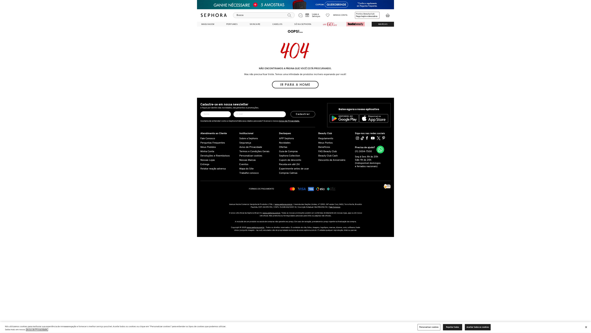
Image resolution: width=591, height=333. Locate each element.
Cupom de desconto (290, 160)
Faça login (361, 16)
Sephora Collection (289, 156)
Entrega (204, 164)
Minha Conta (207, 151)
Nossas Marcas (247, 160)
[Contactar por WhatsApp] (380, 149)
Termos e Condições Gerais (254, 151)
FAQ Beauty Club (327, 151)
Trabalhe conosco (249, 173)
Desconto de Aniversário (331, 160)
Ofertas (283, 147)
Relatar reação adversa (213, 169)
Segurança (245, 143)
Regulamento (325, 138)
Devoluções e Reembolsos (215, 156)
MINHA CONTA (340, 15)
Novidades (285, 143)
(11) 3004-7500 (363, 151)
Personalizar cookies (250, 156)
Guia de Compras (288, 151)
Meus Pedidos (208, 147)
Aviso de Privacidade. (289, 121)
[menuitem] (208, 24)
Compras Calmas (288, 173)
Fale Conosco (207, 138)
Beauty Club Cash (328, 156)
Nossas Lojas (207, 160)
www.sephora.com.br (283, 204)
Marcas (382, 24)
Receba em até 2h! (289, 164)
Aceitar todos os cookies (477, 327)
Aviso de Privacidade (250, 147)
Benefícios (324, 147)
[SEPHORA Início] (214, 15)
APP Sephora (286, 138)
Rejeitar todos (452, 327)
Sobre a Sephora (248, 138)
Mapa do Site (246, 169)
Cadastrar (303, 114)
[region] (295, 327)
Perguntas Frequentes (212, 143)
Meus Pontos (325, 143)
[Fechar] (586, 327)
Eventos (243, 164)
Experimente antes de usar (294, 169)
